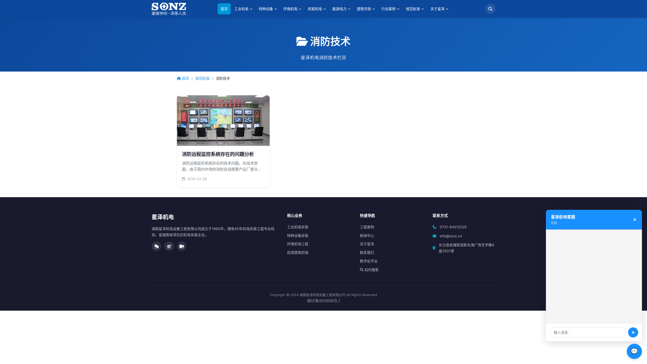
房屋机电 (315, 9)
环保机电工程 (297, 244)
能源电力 (339, 9)
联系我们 (367, 252)
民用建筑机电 (297, 252)
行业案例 (388, 9)
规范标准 (413, 9)
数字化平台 (369, 261)
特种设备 (266, 9)
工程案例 (367, 227)
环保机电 (290, 9)
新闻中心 (367, 235)
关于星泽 (437, 9)
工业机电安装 (297, 227)
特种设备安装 (297, 235)
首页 (224, 9)
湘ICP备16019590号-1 (323, 300)
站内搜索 (371, 269)
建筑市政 (364, 9)
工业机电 (241, 9)
